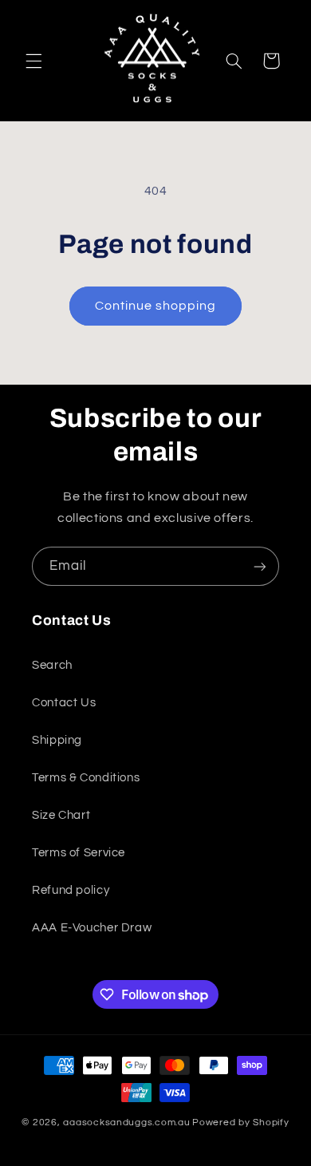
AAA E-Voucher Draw (92, 928)
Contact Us (64, 703)
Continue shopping (156, 305)
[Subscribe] (260, 566)
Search (52, 665)
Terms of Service (78, 853)
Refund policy (70, 890)
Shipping (57, 740)
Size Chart (61, 815)
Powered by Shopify (240, 1122)
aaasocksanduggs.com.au (126, 1122)
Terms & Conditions (86, 778)
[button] (33, 60)
